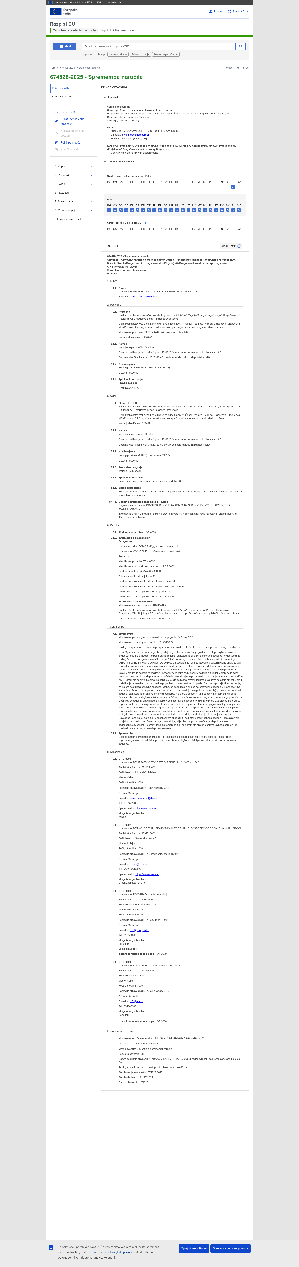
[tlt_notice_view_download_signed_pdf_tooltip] (233, 187)
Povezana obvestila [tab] (62, 96)
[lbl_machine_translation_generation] (144, 223)
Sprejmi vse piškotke (194, 1248)
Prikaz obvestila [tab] (60, 88)
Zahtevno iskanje (140, 54)
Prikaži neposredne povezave (72, 121)
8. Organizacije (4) (66, 210)
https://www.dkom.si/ (147, 874)
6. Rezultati (62, 192)
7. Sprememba (64, 201)
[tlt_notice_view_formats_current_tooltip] (239, 246)
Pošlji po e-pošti (70, 142)
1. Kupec (60, 166)
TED (52, 67)
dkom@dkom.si (139, 864)
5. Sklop (60, 184)
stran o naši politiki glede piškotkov (113, 1252)
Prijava (218, 11)
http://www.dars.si (146, 808)
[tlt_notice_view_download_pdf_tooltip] (109, 210)
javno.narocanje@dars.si (135, 134)
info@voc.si (136, 1001)
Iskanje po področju (164, 54)
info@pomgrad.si (139, 930)
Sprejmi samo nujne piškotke (230, 1248)
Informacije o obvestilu (68, 219)
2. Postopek (62, 175)
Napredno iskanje (118, 54)
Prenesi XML (68, 112)
